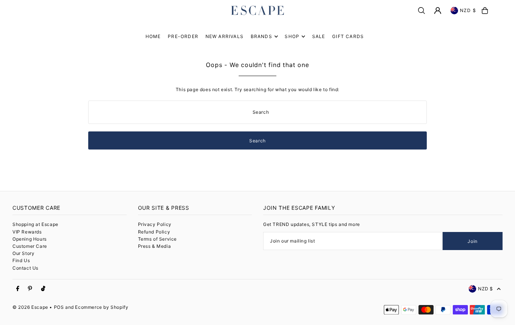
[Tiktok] (43, 289)
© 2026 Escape (30, 307)
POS (59, 307)
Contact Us (25, 268)
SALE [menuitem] (318, 36)
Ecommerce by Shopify (101, 307)
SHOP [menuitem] (292, 36)
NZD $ (468, 10)
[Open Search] (421, 10)
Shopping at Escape (35, 224)
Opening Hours (29, 239)
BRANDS (261, 36)
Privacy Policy (155, 224)
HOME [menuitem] (153, 36)
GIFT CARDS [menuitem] (348, 36)
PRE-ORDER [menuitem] (183, 36)
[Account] (437, 10)
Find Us (21, 260)
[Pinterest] (30, 289)
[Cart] (485, 10)
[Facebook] (17, 289)
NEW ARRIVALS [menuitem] (224, 36)
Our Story (23, 253)
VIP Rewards (27, 232)
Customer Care (29, 246)
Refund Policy (154, 232)
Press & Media (154, 246)
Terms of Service (157, 239)
